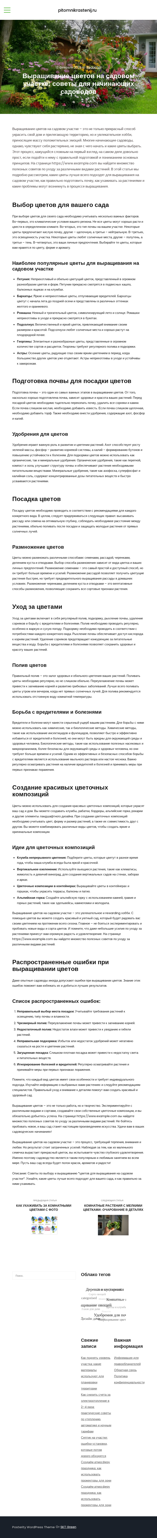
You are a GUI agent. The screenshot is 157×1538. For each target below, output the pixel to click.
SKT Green (68, 1527)
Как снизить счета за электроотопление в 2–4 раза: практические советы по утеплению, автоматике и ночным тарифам (96, 1413)
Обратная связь (125, 1370)
